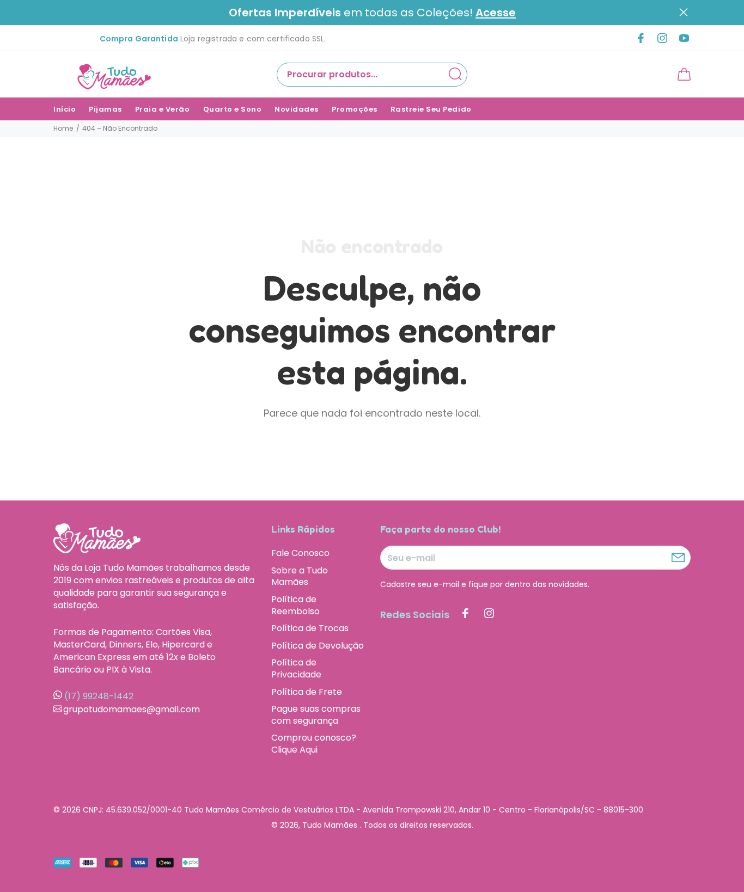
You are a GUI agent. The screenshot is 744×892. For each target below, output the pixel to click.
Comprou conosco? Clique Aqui (313, 743)
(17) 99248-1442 (98, 696)
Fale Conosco (300, 553)
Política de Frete (306, 692)
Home (63, 128)
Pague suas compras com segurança (316, 714)
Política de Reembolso (295, 605)
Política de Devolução (317, 645)
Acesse (495, 13)
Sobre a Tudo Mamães (299, 576)
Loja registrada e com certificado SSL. (213, 38)
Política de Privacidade (296, 668)
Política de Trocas (310, 628)
